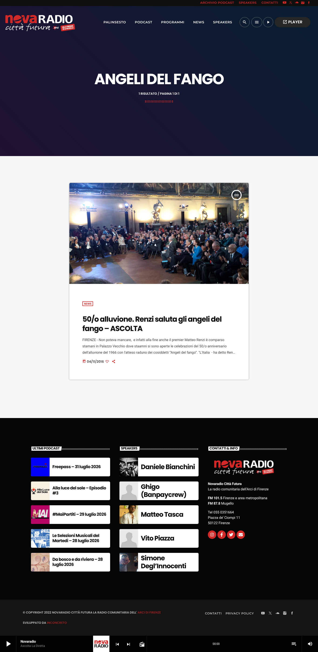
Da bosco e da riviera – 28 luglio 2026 (77, 562)
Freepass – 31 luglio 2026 (76, 467)
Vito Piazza (157, 538)
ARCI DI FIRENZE (149, 612)
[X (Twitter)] (291, 3)
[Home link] (30, 22)
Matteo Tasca (162, 514)
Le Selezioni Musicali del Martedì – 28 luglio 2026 (75, 538)
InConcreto (57, 623)
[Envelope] (241, 534)
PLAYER (292, 22)
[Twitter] (231, 534)
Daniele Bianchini (168, 466)
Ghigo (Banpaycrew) (163, 490)
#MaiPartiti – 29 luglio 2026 (79, 514)
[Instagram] (303, 3)
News (87, 304)
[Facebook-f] (221, 534)
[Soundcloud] (297, 3)
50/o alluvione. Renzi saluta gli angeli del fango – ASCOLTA (152, 323)
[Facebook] (309, 3)
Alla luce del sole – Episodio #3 (79, 490)
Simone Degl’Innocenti (163, 562)
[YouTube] (284, 3)
